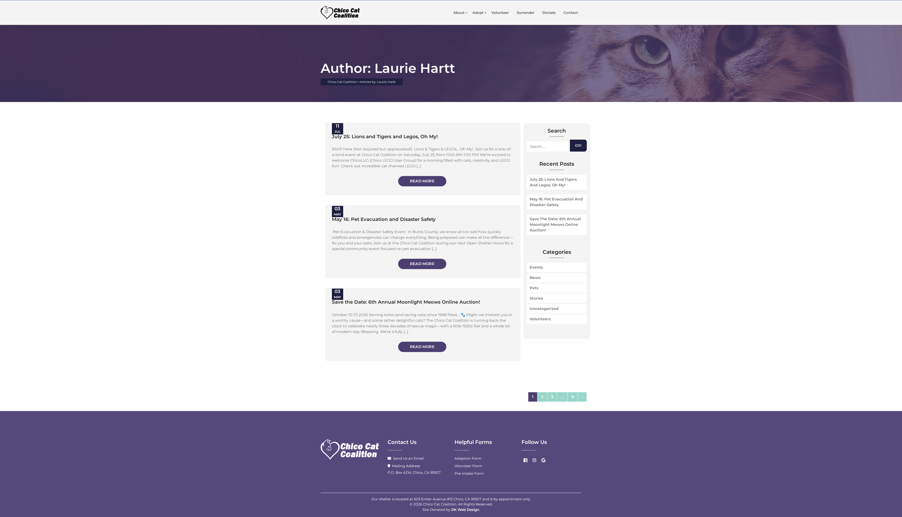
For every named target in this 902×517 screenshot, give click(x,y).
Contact (571, 12)
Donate (549, 12)
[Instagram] (534, 460)
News (535, 277)
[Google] (543, 460)
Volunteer (500, 12)
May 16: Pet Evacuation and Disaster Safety (556, 202)
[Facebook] (525, 460)
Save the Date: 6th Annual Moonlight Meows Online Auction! (555, 224)
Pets (534, 288)
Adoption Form (468, 458)
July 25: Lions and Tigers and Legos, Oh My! (553, 182)
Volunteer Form (468, 466)
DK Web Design (465, 509)
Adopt (477, 12)
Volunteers (540, 319)
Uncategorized (544, 308)
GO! (578, 145)
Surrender (525, 12)
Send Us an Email (408, 458)
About (458, 12)
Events (536, 267)
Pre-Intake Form (469, 473)
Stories (536, 298)
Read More (422, 181)
